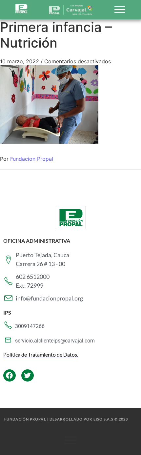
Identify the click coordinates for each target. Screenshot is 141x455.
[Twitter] (27, 375)
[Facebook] (9, 375)
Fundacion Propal (31, 158)
